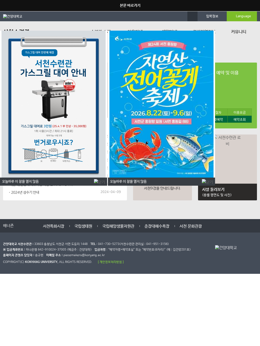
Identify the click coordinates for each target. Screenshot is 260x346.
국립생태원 (83, 226)
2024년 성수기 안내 (25, 192)
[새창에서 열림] (15, 16)
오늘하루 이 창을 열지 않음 (128, 182)
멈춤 (26, 225)
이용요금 (240, 112)
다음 (31, 225)
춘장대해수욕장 (156, 226)
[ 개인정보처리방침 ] (111, 262)
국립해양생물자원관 (118, 226)
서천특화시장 (53, 226)
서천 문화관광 (191, 226)
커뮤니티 (238, 32)
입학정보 (212, 16)
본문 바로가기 (130, 5)
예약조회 (240, 120)
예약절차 (215, 112)
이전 (21, 225)
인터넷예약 (215, 120)
